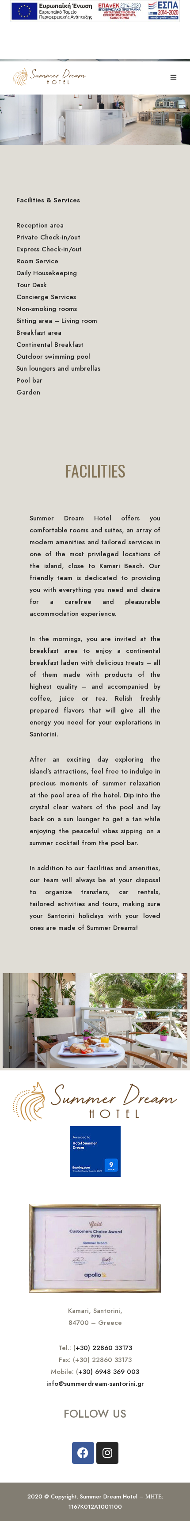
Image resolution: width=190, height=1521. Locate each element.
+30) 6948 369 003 (108, 1372)
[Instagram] (107, 1453)
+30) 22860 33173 (104, 1348)
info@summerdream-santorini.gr (95, 1383)
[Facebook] (83, 1453)
